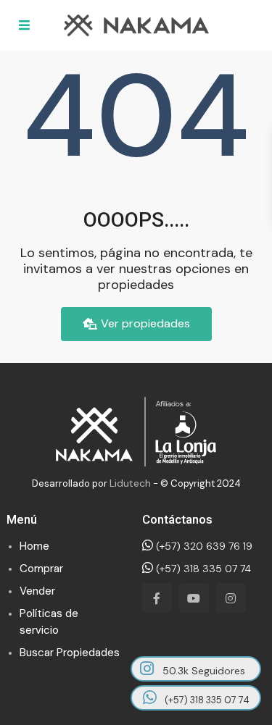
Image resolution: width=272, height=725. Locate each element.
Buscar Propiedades (70, 652)
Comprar (41, 568)
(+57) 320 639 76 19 (202, 546)
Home (34, 546)
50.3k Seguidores (202, 670)
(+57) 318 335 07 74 (202, 568)
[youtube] (194, 598)
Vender (37, 591)
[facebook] (157, 598)
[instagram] (231, 598)
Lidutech (130, 483)
